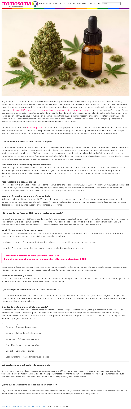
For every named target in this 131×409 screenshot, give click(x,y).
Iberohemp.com (34, 128)
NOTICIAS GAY (45, 4)
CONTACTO (40, 406)
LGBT (55, 4)
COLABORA (17, 406)
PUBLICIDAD (6, 406)
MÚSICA (62, 4)
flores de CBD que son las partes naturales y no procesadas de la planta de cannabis (51, 110)
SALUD (97, 4)
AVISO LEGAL (29, 406)
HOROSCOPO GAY (84, 4)
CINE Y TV (71, 4)
